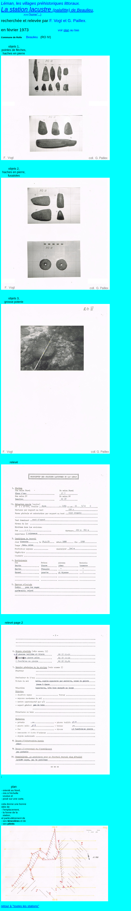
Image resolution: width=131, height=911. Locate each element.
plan (66, 30)
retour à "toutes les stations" (20, 906)
